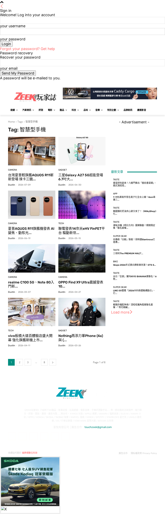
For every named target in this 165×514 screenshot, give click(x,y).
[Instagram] (138, 83)
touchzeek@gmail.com (98, 427)
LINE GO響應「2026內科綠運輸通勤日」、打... (134, 292)
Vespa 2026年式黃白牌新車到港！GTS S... (134, 265)
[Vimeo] (149, 83)
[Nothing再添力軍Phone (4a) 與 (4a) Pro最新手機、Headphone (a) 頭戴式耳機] (82, 312)
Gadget (62, 170)
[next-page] (52, 362)
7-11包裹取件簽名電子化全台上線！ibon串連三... (134, 198)
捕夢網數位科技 (29, 453)
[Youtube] (154, 83)
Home (11, 121)
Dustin (11, 185)
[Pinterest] (44, 436)
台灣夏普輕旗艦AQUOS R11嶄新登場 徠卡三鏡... (31, 177)
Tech (61, 223)
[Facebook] (132, 83)
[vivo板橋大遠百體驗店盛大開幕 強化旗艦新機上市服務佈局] (31, 312)
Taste (116, 179)
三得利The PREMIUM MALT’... (128, 253)
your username (12, 26)
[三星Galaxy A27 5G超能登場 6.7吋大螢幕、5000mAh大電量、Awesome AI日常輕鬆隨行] (82, 151)
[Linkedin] (33, 436)
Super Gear (120, 236)
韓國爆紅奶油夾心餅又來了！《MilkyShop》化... (134, 212)
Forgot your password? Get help (27, 49)
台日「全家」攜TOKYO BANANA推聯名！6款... (135, 277)
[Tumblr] (55, 436)
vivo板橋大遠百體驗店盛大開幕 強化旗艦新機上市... (30, 338)
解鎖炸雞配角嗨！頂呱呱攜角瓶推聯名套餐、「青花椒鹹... (133, 306)
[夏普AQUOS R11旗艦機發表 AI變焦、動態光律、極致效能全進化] (31, 205)
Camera (12, 170)
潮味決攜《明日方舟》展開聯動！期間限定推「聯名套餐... (134, 226)
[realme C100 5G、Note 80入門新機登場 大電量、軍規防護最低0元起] (31, 258)
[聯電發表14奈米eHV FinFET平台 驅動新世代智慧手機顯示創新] (82, 205)
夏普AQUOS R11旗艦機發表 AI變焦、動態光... (31, 231)
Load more (120, 312)
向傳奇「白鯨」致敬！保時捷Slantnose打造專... (134, 240)
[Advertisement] (134, 144)
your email (9, 68)
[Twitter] (143, 83)
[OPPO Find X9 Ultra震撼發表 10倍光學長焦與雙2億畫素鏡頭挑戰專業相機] (82, 258)
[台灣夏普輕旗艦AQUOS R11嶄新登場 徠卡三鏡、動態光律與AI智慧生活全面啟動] (31, 151)
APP (115, 194)
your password (12, 39)
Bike (115, 261)
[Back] (2, 6)
